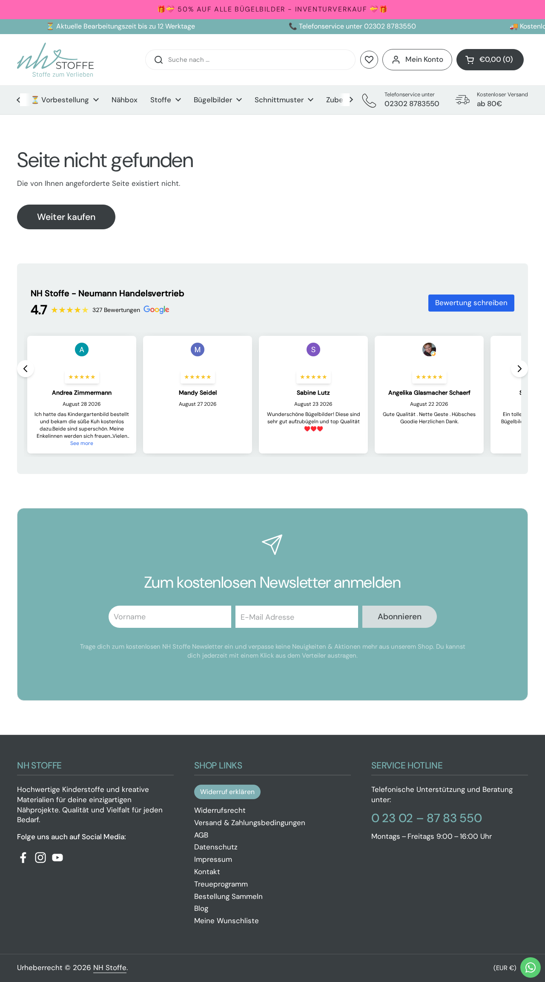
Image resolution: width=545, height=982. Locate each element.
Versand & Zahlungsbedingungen (249, 822)
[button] (490, 59)
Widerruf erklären (227, 791)
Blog (201, 908)
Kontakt (207, 871)
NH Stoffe (109, 967)
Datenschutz (216, 847)
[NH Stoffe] (55, 60)
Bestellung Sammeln (228, 896)
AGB (201, 835)
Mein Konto (424, 59)
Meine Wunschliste (226, 920)
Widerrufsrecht (220, 810)
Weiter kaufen (66, 217)
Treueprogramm (221, 884)
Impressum (213, 859)
